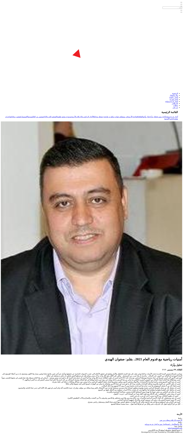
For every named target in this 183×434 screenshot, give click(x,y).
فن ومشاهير (123, 117)
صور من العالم (37, 117)
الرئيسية (175, 93)
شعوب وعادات (15, 117)
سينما (30, 117)
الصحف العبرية (52, 117)
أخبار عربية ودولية (171, 101)
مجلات (175, 105)
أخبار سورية (174, 99)
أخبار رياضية (173, 97)
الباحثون (44, 117)
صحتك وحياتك (98, 117)
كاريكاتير (175, 103)
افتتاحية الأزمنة (133, 117)
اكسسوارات (24, 117)
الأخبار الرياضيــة (88, 117)
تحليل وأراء (153, 117)
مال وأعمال (174, 95)
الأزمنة (73, 117)
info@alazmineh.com (175, 428)
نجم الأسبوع (168, 119)
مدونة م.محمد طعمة (64, 117)
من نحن (175, 107)
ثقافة (140, 117)
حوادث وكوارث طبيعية (111, 117)
